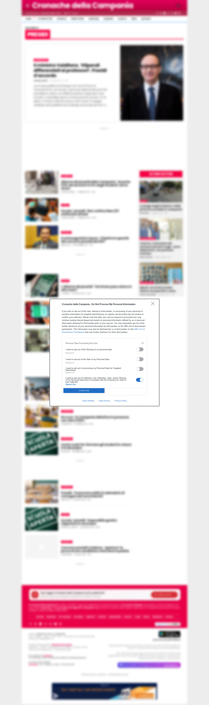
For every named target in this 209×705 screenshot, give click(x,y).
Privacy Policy (120, 401)
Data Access (104, 401)
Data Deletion (88, 401)
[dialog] (104, 352)
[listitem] (104, 343)
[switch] (139, 349)
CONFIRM (84, 391)
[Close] (153, 304)
